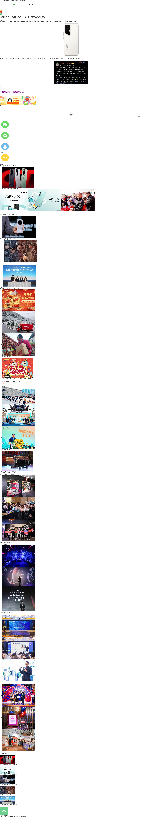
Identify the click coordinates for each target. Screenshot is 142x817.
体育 (6, 0)
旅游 (9, 0)
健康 (18, 0)
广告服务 (5, 815)
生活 (11, 0)
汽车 (22, 0)
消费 (20, 0)
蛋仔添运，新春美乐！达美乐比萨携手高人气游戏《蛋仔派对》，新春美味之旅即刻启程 (17, 378)
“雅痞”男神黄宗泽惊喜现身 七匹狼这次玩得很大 (8, 474)
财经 (17, 0)
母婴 (13, 0)
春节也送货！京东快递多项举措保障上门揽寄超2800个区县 (10, 288)
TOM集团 (1, 815)
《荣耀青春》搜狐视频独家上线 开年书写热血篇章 (8, 238)
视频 (15, 0)
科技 (24, 0)
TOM (1, 356)
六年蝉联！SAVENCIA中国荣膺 (5, 683)
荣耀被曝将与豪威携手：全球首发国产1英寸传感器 (9, 214)
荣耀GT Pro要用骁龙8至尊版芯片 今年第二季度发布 (9, 165)
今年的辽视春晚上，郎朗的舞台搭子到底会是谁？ (10, 471)
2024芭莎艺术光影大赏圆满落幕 (5, 544)
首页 (1, 0)
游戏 (8, 0)
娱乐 (4, 0)
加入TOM (8, 815)
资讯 (2, 0)
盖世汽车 (1, 264)
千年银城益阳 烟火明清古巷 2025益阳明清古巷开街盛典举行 (10, 381)
